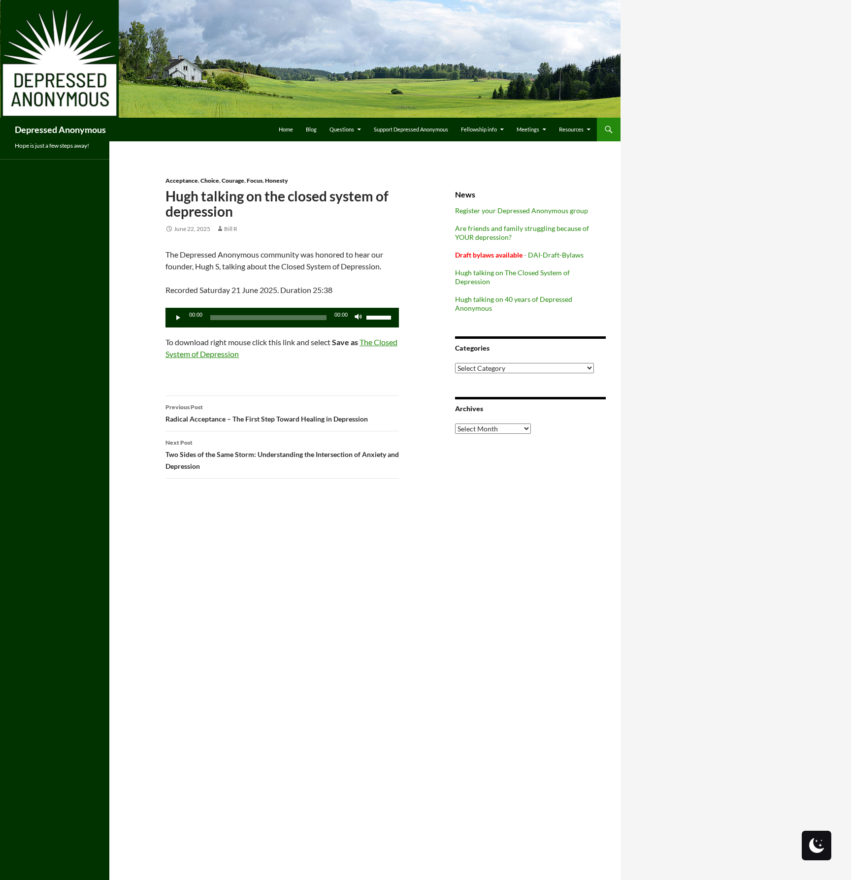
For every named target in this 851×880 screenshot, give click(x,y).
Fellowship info (479, 129)
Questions (341, 129)
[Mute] (358, 318)
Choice (209, 180)
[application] (282, 317)
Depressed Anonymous (60, 129)
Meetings (528, 129)
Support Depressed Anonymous (411, 129)
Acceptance (181, 180)
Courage (233, 180)
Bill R (230, 228)
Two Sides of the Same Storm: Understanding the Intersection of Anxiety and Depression (282, 454)
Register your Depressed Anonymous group (521, 210)
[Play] (178, 318)
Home (286, 129)
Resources (571, 129)
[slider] (380, 317)
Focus (254, 180)
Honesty (276, 180)
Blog (311, 129)
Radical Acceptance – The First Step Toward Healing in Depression (266, 413)
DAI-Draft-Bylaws (556, 255)
